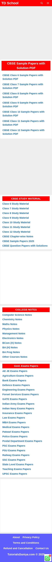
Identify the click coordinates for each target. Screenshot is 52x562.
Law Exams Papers (13, 417)
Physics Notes (10, 328)
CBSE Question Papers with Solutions (25, 245)
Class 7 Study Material (15, 208)
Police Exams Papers (14, 436)
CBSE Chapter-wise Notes (17, 236)
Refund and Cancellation (18, 548)
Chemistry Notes (12, 319)
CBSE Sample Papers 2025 (18, 241)
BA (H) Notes (10, 347)
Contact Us (42, 548)
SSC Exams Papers (13, 459)
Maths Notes (9, 324)
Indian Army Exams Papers (18, 403)
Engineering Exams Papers (18, 389)
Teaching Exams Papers (16, 469)
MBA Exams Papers (14, 422)
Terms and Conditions (26, 542)
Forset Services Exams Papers (20, 394)
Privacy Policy (31, 537)
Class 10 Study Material (16, 222)
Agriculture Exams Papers (17, 375)
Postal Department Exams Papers (22, 441)
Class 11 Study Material (16, 227)
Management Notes (13, 333)
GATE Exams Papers (14, 399)
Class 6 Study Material (15, 203)
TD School (9, 3)
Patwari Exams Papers (15, 431)
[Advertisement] (26, 32)
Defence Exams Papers (16, 385)
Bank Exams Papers (14, 380)
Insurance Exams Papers (17, 413)
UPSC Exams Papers (14, 473)
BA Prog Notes (11, 352)
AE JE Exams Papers (14, 371)
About (16, 537)
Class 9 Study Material (15, 217)
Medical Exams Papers (15, 427)
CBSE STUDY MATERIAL (26, 198)
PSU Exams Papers (13, 450)
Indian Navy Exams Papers (18, 408)
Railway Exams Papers (15, 455)
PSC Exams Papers (13, 445)
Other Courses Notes (14, 356)
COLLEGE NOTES (26, 309)
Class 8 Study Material (15, 213)
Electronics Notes (12, 338)
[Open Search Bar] (41, 3)
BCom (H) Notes (11, 343)
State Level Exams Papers (17, 464)
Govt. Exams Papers (26, 366)
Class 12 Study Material (16, 231)
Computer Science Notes (17, 315)
